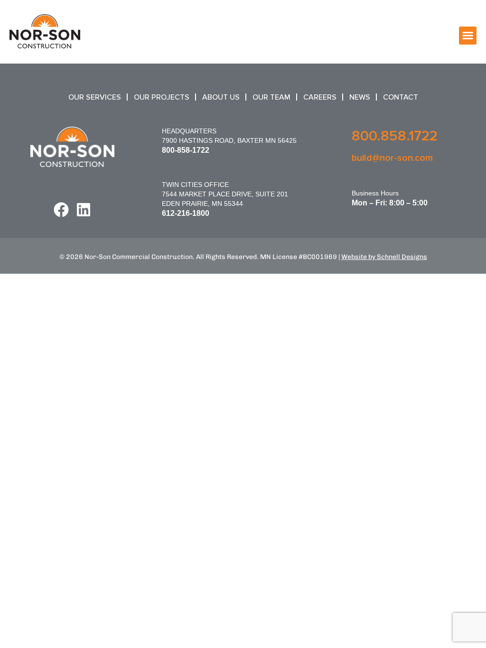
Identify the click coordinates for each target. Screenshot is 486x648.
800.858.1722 (395, 136)
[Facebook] (61, 209)
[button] (468, 36)
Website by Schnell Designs (384, 257)
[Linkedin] (83, 209)
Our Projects (161, 97)
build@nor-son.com (392, 158)
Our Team (271, 97)
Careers (319, 97)
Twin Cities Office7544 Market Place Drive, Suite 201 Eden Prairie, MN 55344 (225, 194)
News (359, 97)
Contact (400, 97)
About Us (221, 97)
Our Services (94, 97)
